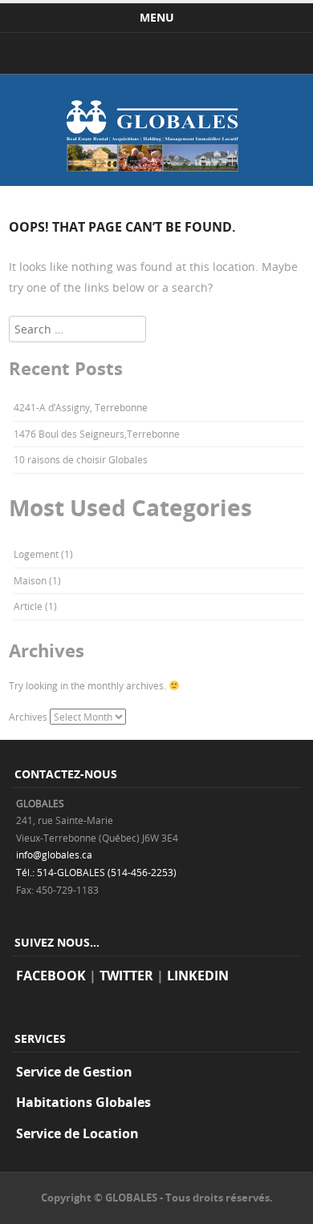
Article (28, 606)
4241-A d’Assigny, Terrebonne (81, 407)
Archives (28, 716)
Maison (30, 580)
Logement (36, 553)
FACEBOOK (51, 975)
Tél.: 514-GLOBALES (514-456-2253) (96, 872)
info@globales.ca (54, 854)
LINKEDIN (198, 975)
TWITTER (126, 975)
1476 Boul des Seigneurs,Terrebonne (97, 433)
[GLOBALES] (156, 181)
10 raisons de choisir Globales (81, 459)
